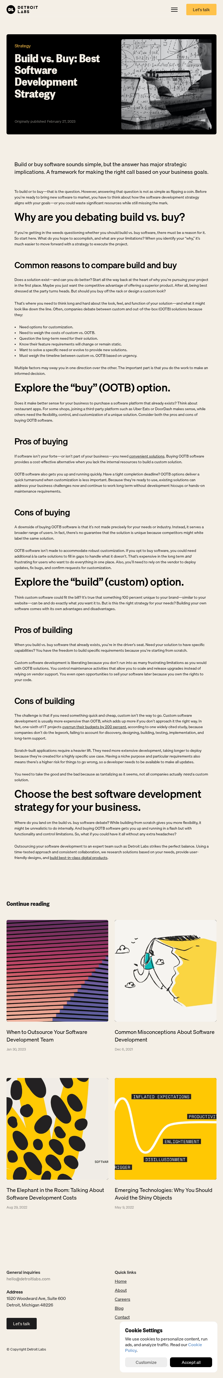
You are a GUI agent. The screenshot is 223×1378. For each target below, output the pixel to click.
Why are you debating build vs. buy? (99, 216)
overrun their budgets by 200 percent (94, 727)
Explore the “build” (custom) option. (99, 582)
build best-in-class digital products (78, 858)
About (121, 1290)
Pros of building (43, 630)
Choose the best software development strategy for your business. (108, 800)
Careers (122, 1299)
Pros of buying (41, 442)
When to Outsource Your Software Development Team (47, 1036)
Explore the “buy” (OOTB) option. (92, 387)
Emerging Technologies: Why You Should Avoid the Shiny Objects (164, 1194)
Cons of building (44, 701)
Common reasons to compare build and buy (95, 265)
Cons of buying (42, 512)
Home (121, 1281)
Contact (122, 1317)
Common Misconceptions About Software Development (165, 1036)
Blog (119, 1308)
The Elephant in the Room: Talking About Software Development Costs (56, 1194)
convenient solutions (147, 456)
